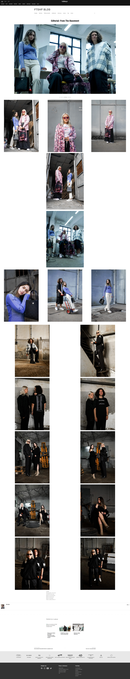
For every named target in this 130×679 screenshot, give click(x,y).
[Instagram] (128, 604)
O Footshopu (77, 668)
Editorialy (40, 13)
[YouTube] (48, 668)
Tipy (68, 13)
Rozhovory (59, 13)
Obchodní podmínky (62, 670)
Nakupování (61, 668)
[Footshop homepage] (64, 1)
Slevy (38, 3)
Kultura (64, 13)
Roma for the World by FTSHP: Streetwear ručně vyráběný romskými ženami (51, 635)
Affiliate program (78, 669)
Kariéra (76, 670)
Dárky (20, 3)
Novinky (2, 3)
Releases (33, 3)
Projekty (35, 13)
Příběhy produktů (47, 13)
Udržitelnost (54, 13)
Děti (9, 1)
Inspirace (28, 3)
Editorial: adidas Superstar (77, 634)
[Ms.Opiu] (3, 606)
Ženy (5, 1)
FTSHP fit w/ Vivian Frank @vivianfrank (64, 634)
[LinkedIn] (127, 604)
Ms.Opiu (65, 97)
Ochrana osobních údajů (63, 669)
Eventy (72, 13)
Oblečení (10, 3)
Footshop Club (78, 674)
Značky (23, 3)
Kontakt (76, 675)
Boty (7, 3)
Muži (2, 1)
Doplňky (15, 3)
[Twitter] (51, 668)
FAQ (59, 673)
